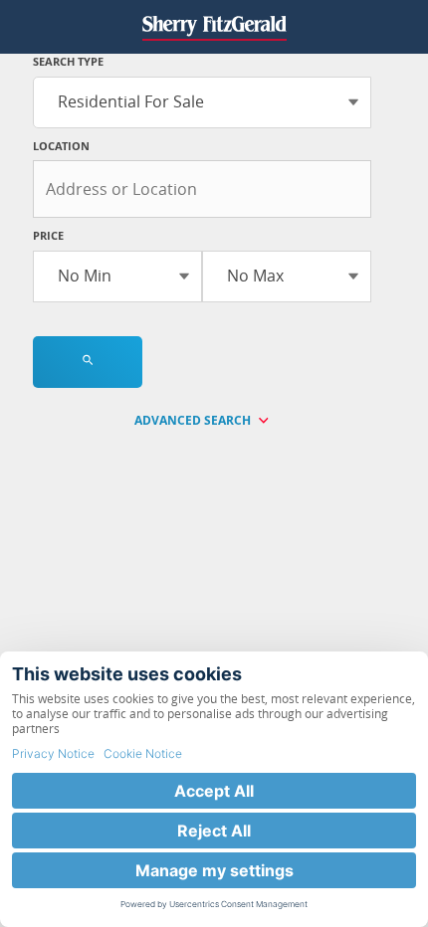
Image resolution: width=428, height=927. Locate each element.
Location (61, 145)
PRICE (48, 235)
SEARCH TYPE (68, 61)
